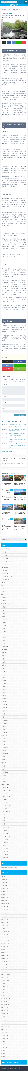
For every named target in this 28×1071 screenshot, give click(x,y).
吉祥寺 (5, 747)
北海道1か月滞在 (12, 867)
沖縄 (3, 717)
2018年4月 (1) (4, 919)
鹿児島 (5, 646)
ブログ (4, 594)
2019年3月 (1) (4, 891)
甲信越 (4, 723)
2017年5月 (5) (4, 946)
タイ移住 (5, 597)
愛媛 (4, 671)
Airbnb (5, 570)
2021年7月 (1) (4, 876)
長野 (4, 732)
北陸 (3, 652)
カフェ (5, 555)
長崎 (4, 643)
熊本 (4, 637)
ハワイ (5, 854)
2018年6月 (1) (4, 913)
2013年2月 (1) (4, 1050)
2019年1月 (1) (4, 897)
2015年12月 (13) (5, 998)
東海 (3, 701)
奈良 (9, 421)
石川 (4, 659)
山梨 (4, 726)
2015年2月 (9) (4, 1020)
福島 (4, 692)
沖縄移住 (4, 601)
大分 (4, 631)
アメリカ (5, 848)
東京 (5, 744)
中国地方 (5, 607)
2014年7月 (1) (4, 1041)
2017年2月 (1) (4, 955)
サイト (4, 408)
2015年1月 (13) (5, 1023)
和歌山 (5, 772)
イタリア (5, 830)
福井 (4, 662)
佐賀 (4, 628)
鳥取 (4, 622)
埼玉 (4, 741)
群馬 (4, 756)
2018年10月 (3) (5, 903)
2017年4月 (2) (4, 949)
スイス (5, 833)
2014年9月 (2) (4, 1035)
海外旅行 (5, 784)
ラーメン (6, 561)
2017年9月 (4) (4, 934)
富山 (4, 656)
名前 (4, 396)
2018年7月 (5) (4, 910)
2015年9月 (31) (5, 1007)
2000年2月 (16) (5, 1053)
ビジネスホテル (7, 576)
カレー (5, 558)
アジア (4, 787)
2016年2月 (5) (4, 992)
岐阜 (4, 708)
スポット (5, 549)
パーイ (5, 799)
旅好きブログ (14, 5)
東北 (3, 680)
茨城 (4, 759)
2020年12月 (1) (5, 879)
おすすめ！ (4, 867)
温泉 (13, 421)
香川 (4, 674)
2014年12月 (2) (5, 1026)
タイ (5, 793)
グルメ (4, 552)
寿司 (4, 564)
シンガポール (6, 790)
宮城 (4, 683)
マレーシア (6, 811)
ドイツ (5, 839)
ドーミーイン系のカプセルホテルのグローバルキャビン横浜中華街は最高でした (17, 439)
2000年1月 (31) (5, 1056)
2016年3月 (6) (4, 989)
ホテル (4, 421)
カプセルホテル (7, 573)
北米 (3, 845)
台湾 (4, 818)
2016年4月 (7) (4, 986)
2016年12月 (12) (5, 962)
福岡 (4, 640)
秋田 (4, 695)
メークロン (6, 805)
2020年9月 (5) (4, 888)
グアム (5, 851)
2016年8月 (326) (5, 974)
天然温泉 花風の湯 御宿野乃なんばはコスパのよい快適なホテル (17, 425)
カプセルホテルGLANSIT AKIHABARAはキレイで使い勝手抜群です (17, 445)
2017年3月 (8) (4, 952)
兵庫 (4, 769)
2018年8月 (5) (4, 906)
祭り (3, 591)
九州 (3, 625)
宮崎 (4, 634)
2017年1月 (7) (4, 958)
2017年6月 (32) (5, 943)
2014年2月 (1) (4, 1044)
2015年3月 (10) (5, 1017)
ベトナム (5, 808)
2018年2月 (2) (4, 925)
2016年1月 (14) (5, 995)
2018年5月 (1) (4, 916)
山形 (4, 686)
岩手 (4, 689)
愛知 (4, 711)
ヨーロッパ (5, 827)
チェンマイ (6, 796)
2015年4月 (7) (4, 1013)
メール (4, 402)
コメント (5, 384)
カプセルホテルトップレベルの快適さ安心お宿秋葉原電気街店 (17, 434)
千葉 (4, 738)
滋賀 (4, 781)
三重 (4, 704)
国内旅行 (5, 604)
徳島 (4, 668)
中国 (4, 814)
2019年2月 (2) (4, 894)
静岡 (4, 714)
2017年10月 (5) (5, 931)
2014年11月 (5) (5, 1029)
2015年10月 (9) (5, 1004)
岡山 (4, 613)
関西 (3, 763)
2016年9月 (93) (5, 971)
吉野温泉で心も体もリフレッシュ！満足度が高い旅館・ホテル (14, 459)
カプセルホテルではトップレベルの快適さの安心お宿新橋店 (17, 430)
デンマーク (6, 836)
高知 (4, 677)
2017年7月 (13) (5, 940)
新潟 (4, 729)
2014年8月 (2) (4, 1038)
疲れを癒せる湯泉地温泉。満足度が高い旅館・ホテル (13, 464)
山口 (4, 610)
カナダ (5, 857)
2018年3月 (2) (4, 922)
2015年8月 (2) (4, 1010)
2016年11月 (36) (5, 965)
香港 (4, 824)
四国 (3, 665)
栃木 (4, 750)
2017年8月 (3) (4, 937)
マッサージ (5, 579)
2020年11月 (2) (5, 882)
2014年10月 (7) (5, 1032)
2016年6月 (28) (5, 980)
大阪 (4, 775)
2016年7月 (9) (4, 977)
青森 (4, 698)
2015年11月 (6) (5, 1001)
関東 (4, 735)
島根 (4, 616)
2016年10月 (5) (5, 968)
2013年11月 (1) (5, 1047)
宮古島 (5, 720)
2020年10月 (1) (5, 885)
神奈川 (5, 753)
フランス (5, 842)
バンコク (6, 802)
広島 (4, 619)
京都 (4, 766)
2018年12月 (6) (5, 900)
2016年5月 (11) (5, 983)
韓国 (4, 821)
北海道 (4, 649)
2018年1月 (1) (4, 928)
